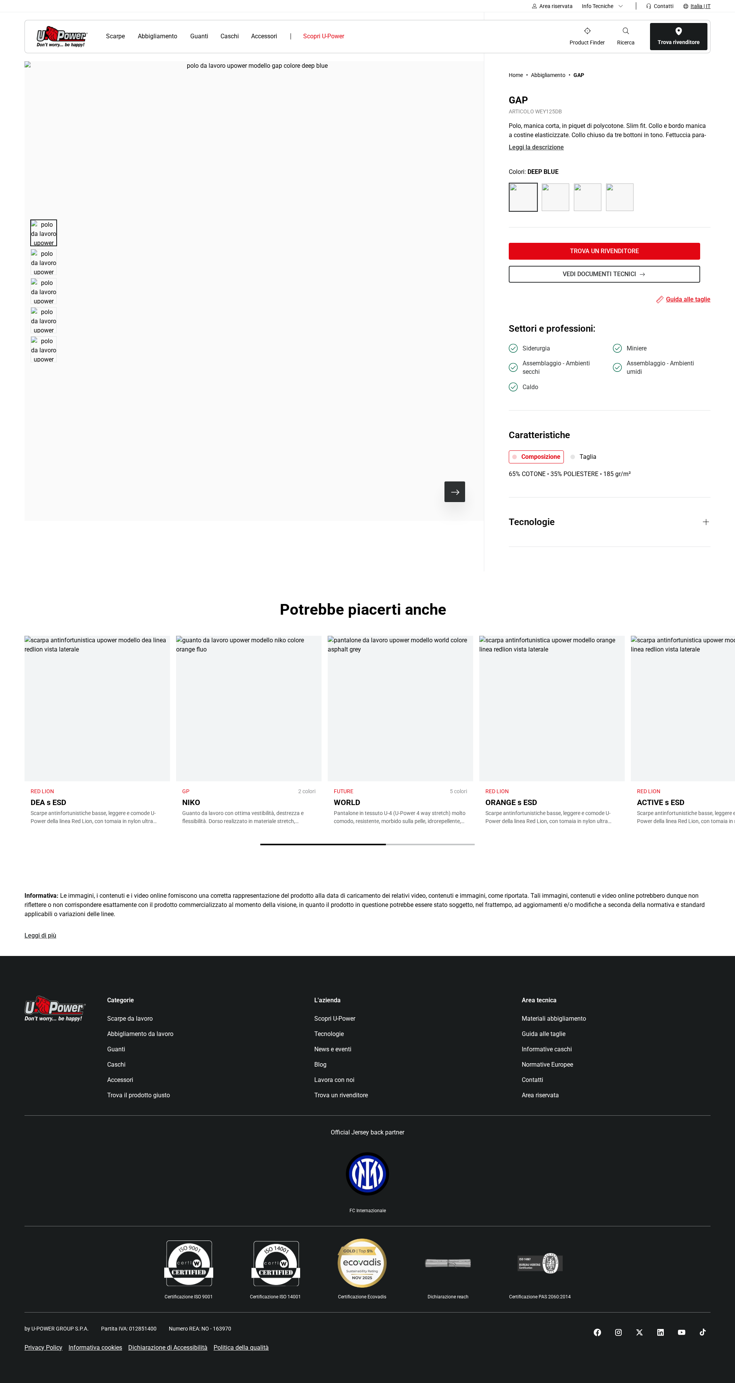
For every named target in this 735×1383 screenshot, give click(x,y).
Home (516, 75)
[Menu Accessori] (282, 36)
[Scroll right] (455, 491)
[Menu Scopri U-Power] (350, 36)
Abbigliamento (548, 75)
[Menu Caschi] (243, 36)
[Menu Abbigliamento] (182, 36)
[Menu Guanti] (212, 36)
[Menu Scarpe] (129, 36)
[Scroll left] (430, 491)
